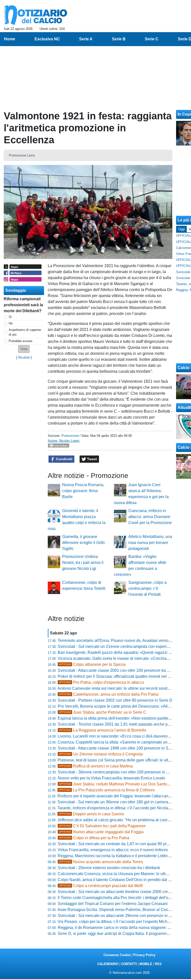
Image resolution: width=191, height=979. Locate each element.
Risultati (24, 357)
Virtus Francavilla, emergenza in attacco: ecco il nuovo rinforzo (113, 850)
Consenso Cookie (117, 955)
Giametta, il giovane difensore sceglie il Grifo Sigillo (83, 542)
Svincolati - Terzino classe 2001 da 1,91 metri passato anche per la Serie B (124, 724)
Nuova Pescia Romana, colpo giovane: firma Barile (83, 491)
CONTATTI (129, 964)
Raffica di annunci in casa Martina (96, 766)
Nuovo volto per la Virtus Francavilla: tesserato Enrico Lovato (111, 778)
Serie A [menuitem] (86, 39)
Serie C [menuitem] (151, 39)
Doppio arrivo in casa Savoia (91, 814)
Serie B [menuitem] (119, 39)
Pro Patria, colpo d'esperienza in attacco (101, 682)
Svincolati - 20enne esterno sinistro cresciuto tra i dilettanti (109, 868)
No (11, 323)
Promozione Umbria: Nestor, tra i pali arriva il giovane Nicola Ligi (82, 562)
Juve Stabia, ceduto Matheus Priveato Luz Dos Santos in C (118, 784)
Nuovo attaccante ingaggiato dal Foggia (101, 832)
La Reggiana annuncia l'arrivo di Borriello (102, 730)
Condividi (63, 459)
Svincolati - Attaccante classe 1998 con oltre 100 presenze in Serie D (118, 748)
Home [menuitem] (9, 39)
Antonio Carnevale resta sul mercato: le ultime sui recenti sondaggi (116, 688)
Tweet (91, 459)
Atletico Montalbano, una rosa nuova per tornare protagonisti (150, 542)
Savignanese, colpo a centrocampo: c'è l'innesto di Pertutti (147, 588)
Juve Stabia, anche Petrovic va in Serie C (102, 712)
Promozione (70, 436)
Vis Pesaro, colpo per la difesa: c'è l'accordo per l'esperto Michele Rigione (123, 921)
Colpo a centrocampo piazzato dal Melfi (101, 886)
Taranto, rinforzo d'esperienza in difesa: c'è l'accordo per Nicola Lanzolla (121, 808)
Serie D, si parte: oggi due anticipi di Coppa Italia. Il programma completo (122, 933)
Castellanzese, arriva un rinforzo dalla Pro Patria (108, 694)
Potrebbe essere (20, 341)
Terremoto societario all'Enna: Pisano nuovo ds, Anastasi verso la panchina (124, 640)
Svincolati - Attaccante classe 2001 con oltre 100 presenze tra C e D (117, 670)
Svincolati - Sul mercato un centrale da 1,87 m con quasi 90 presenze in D (123, 844)
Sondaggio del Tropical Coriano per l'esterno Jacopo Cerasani (113, 904)
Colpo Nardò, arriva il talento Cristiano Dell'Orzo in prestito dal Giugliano (121, 880)
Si (10, 317)
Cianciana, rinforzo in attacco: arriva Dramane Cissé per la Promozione (150, 517)
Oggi (181, 229)
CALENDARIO (107, 964)
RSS (158, 964)
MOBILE (146, 964)
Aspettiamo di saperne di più (25, 332)
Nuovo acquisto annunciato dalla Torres (101, 862)
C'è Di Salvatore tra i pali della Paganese (102, 826)
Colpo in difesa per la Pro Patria (94, 838)
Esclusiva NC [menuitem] (47, 39)
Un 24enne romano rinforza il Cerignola (101, 754)
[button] (24, 349)
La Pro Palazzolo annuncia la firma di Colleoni (107, 790)
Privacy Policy (144, 955)
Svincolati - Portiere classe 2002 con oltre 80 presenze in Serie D (115, 700)
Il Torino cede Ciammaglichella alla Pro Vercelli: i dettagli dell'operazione (122, 898)
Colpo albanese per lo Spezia (92, 664)
